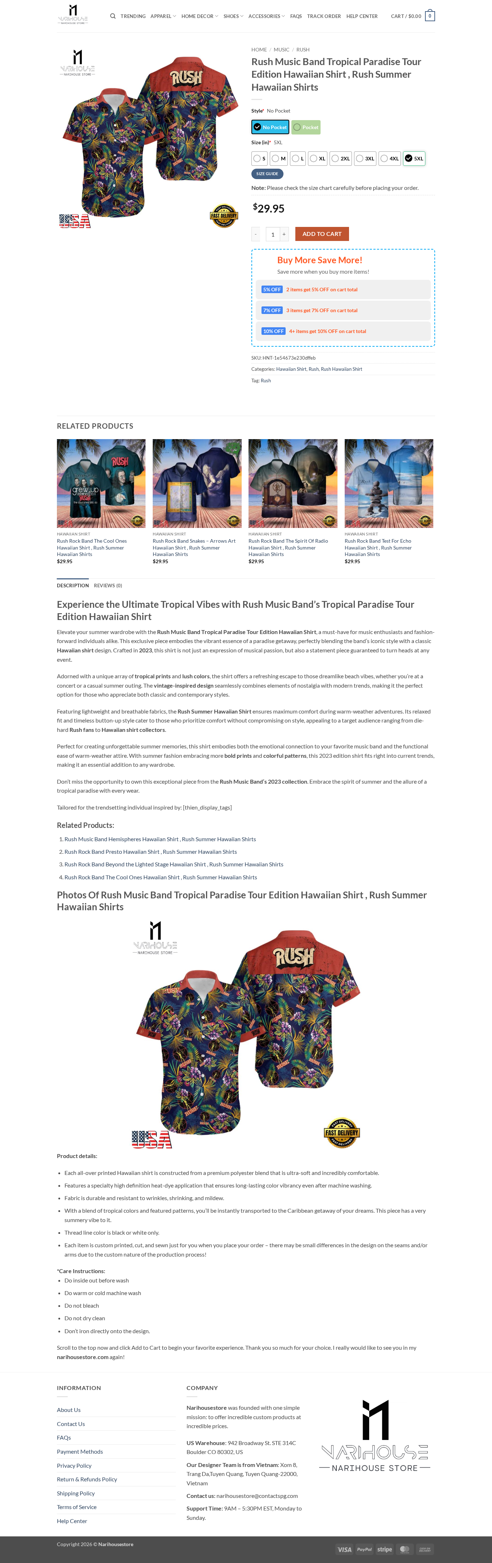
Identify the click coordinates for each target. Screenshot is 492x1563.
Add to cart (322, 234)
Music (282, 50)
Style (257, 111)
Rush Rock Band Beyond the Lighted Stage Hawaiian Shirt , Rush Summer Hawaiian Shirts (173, 864)
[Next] (433, 508)
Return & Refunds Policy (87, 1479)
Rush (303, 50)
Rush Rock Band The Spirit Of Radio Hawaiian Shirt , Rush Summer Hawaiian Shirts (288, 547)
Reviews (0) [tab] (108, 585)
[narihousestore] (78, 16)
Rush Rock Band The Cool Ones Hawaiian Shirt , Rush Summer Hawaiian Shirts (92, 547)
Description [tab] (73, 585)
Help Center (362, 16)
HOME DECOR (198, 16)
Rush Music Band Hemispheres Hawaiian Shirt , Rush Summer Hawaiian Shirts (160, 838)
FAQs (296, 16)
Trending (133, 16)
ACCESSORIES (264, 16)
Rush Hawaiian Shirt (341, 369)
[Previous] (57, 508)
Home (259, 50)
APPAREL (161, 16)
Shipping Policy (76, 1493)
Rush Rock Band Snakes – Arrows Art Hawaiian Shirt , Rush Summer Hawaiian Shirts (194, 547)
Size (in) (261, 142)
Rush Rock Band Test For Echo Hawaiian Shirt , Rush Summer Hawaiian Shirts (378, 547)
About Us (69, 1409)
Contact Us (71, 1423)
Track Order (324, 16)
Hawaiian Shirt (291, 369)
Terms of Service (77, 1506)
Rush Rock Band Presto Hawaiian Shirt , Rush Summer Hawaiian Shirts (150, 851)
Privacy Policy (74, 1465)
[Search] (113, 16)
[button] (413, 16)
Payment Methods (80, 1451)
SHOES (231, 16)
